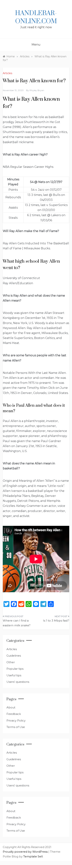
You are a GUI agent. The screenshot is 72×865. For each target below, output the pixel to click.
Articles (7, 73)
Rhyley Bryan (37, 90)
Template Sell (33, 856)
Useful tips (13, 675)
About (10, 707)
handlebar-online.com (36, 17)
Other (10, 662)
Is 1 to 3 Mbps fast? (56, 620)
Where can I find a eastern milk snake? (16, 623)
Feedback (13, 714)
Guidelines (13, 655)
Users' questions (17, 682)
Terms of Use (15, 727)
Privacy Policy (15, 720)
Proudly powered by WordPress (25, 851)
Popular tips (14, 668)
